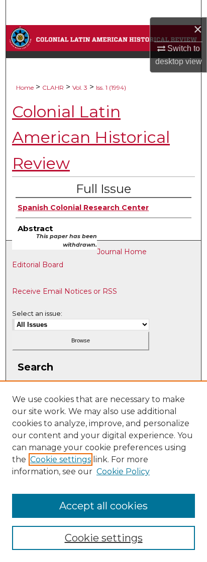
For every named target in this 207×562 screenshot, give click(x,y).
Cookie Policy (123, 471)
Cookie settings (60, 459)
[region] (103, 471)
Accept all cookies (103, 506)
